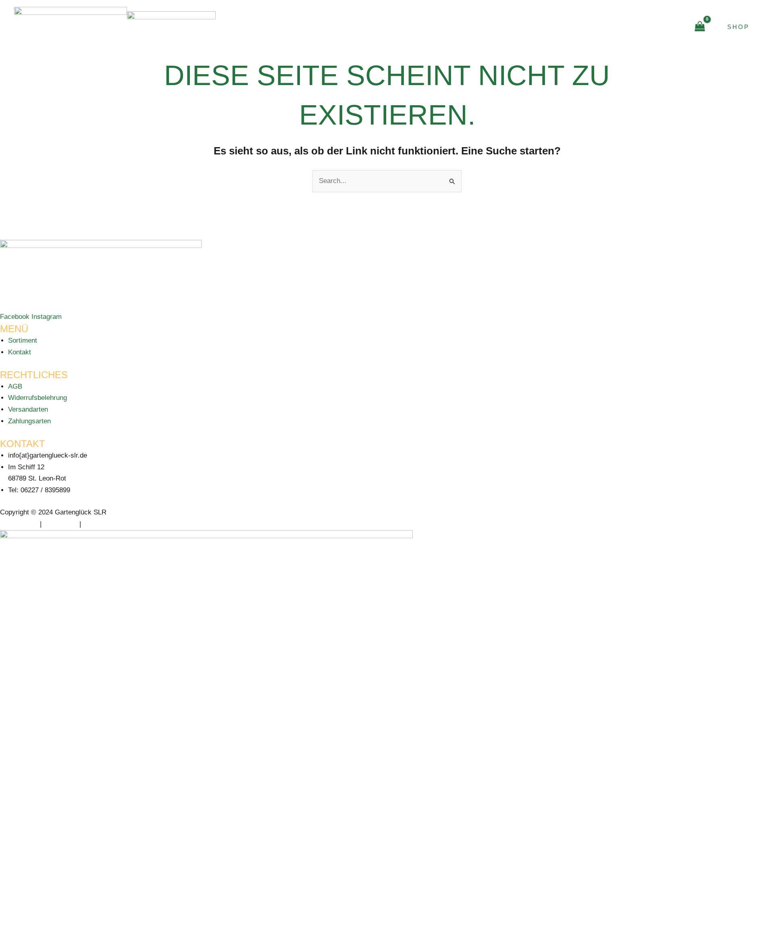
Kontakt (657, 27)
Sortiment (22, 340)
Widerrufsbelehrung (37, 398)
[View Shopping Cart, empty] (700, 27)
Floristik (546, 27)
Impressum (60, 524)
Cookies (95, 524)
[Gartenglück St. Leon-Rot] (70, 26)
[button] (506, 27)
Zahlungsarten (29, 421)
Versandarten (28, 409)
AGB (15, 386)
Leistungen (475, 27)
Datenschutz (19, 524)
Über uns (603, 27)
